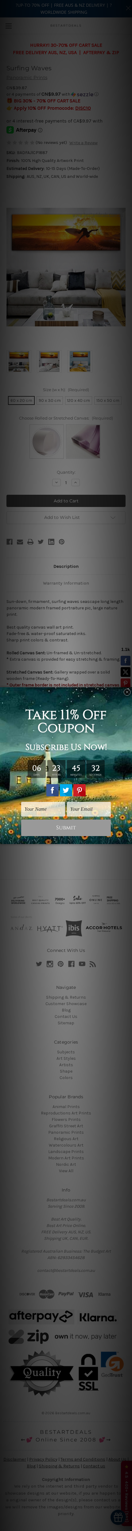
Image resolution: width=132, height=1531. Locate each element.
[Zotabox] (128, 839)
